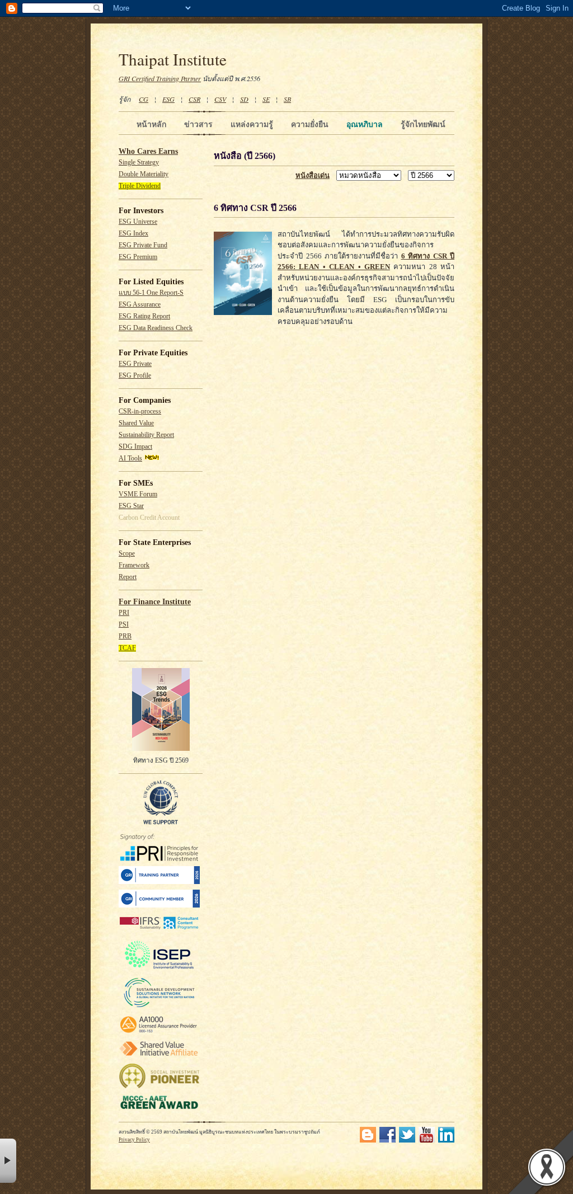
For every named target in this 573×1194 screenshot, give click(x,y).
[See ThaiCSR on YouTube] (427, 1140)
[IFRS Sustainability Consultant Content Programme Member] (159, 931)
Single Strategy (139, 162)
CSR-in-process (140, 411)
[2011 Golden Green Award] (159, 1109)
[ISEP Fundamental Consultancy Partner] (159, 969)
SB (287, 99)
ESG (168, 99)
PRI (124, 613)
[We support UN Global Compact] (160, 822)
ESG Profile (135, 375)
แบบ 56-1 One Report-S (151, 293)
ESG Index (133, 233)
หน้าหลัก (151, 124)
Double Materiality (143, 174)
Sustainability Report (146, 435)
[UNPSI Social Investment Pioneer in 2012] (159, 1087)
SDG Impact (135, 446)
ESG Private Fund (143, 245)
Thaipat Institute (173, 59)
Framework (134, 565)
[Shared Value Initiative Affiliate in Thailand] (159, 1055)
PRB (125, 636)
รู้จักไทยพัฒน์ (423, 124)
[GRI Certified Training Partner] (159, 882)
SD (244, 99)
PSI (124, 624)
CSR (194, 99)
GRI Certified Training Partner (160, 78)
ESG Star (131, 506)
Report (128, 577)
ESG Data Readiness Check (155, 328)
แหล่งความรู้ (252, 124)
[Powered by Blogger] (368, 1140)
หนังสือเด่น (312, 175)
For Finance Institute (155, 602)
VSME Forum (138, 494)
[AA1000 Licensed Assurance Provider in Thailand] (159, 1033)
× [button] (8, 1161)
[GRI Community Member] (159, 905)
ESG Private (135, 364)
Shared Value (136, 423)
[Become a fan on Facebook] (387, 1140)
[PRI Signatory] (159, 859)
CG (143, 99)
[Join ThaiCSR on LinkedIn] (446, 1140)
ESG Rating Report (144, 316)
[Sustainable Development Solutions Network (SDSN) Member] (159, 1007)
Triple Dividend (140, 186)
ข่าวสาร (198, 124)
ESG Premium (138, 257)
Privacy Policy (134, 1140)
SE (266, 99)
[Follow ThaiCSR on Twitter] (407, 1140)
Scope (127, 553)
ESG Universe (138, 221)
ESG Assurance (140, 304)
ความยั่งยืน (309, 124)
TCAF (127, 648)
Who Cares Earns (148, 151)
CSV (220, 99)
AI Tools (130, 458)
